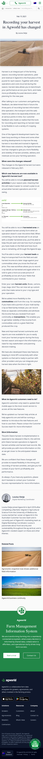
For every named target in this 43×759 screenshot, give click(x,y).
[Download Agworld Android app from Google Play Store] (22, 699)
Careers (33, 720)
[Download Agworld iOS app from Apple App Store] (8, 699)
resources (8, 8)
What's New (20, 720)
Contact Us (31, 655)
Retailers (5, 720)
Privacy (25, 754)
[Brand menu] (4, 3)
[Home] (3, 8)
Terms (33, 754)
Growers (5, 711)
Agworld (22, 3)
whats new (16, 8)
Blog (17, 715)
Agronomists (6, 715)
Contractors (6, 724)
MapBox (5, 742)
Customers (20, 711)
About (32, 711)
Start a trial (11, 655)
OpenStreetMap (27, 741)
